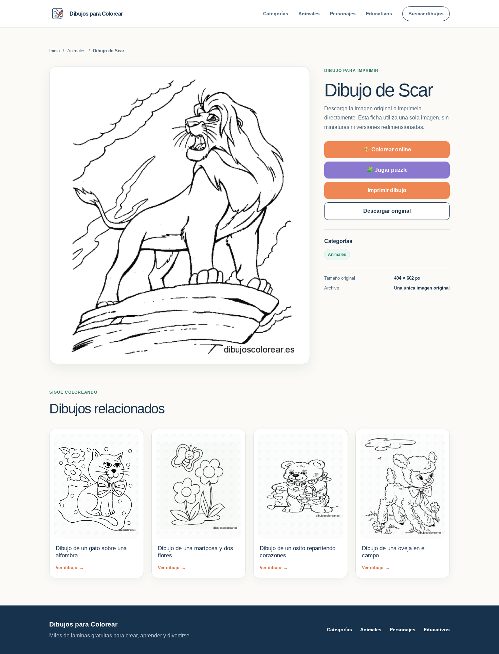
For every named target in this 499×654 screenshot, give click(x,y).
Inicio (54, 50)
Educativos (379, 13)
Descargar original (387, 210)
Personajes (343, 13)
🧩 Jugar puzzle (387, 169)
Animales (309, 13)
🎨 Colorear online (387, 149)
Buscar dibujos (426, 13)
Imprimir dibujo (387, 190)
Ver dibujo (70, 567)
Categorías (275, 13)
